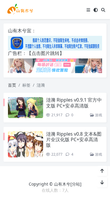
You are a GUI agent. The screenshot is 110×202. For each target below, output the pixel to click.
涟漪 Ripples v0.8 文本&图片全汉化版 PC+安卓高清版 (73, 139)
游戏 (98, 114)
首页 (12, 85)
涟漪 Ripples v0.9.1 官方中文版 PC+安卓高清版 (74, 103)
